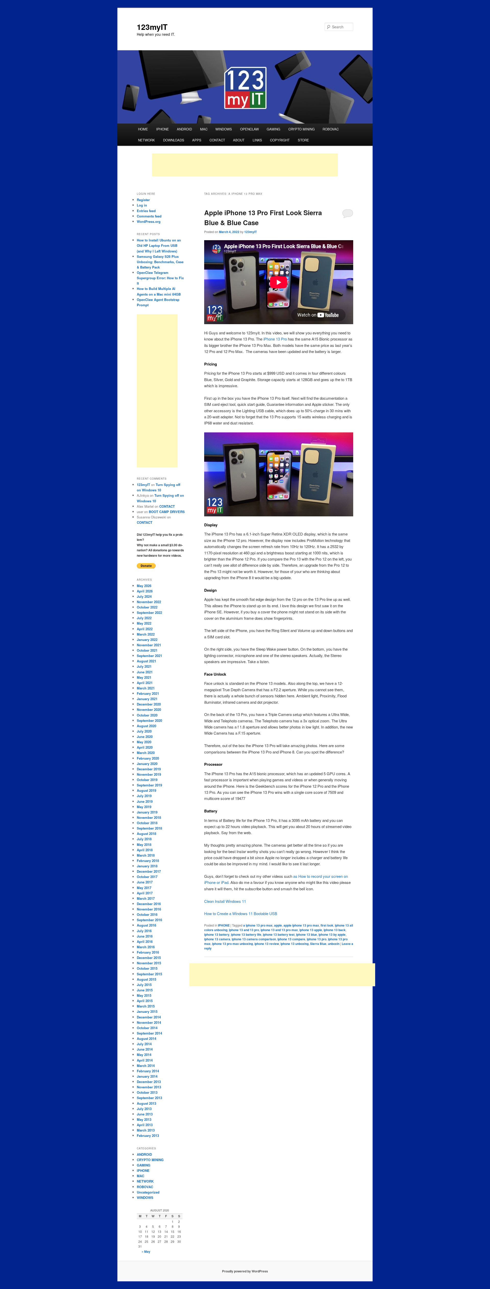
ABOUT (238, 140)
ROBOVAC (331, 129)
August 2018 (146, 833)
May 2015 (144, 995)
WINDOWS (223, 129)
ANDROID (184, 129)
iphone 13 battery (216, 934)
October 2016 (147, 914)
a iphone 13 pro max (258, 925)
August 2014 (146, 1038)
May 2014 (144, 1054)
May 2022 (144, 623)
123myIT (152, 26)
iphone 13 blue (306, 934)
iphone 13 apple (310, 930)
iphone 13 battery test (279, 934)
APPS (196, 140)
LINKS (257, 140)
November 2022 (149, 601)
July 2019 (144, 795)
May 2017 (144, 887)
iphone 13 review (266, 943)
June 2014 (145, 1049)
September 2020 (149, 720)
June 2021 (145, 672)
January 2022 (147, 639)
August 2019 (146, 790)
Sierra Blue (318, 943)
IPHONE (162, 129)
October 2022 (147, 607)
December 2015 (149, 957)
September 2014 (149, 1033)
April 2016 (145, 941)
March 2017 (146, 898)
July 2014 (144, 1043)
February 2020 (148, 758)
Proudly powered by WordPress (245, 1271)
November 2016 (149, 909)
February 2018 (148, 860)
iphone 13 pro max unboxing (232, 943)
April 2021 (145, 682)
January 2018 (147, 866)
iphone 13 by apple (332, 934)
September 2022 (149, 612)
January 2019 (147, 812)
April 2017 (145, 893)
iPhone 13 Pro (275, 339)
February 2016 (148, 952)
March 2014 (146, 1065)
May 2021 (144, 677)
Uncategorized (148, 1192)
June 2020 (145, 736)
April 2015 (145, 1000)
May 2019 (144, 806)
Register (143, 199)
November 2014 (149, 1022)
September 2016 (149, 919)
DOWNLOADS (173, 140)
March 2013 (146, 1130)
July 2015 (144, 984)
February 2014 (148, 1070)
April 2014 (145, 1060)
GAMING (273, 129)
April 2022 (145, 628)
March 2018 (146, 855)
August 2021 (146, 661)
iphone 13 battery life (246, 934)
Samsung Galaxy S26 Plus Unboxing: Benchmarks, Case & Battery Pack (160, 262)
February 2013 (148, 1135)
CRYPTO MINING (301, 129)
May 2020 (144, 741)
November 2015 (149, 962)
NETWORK (146, 140)
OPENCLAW (249, 129)
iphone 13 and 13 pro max (279, 930)
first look (327, 925)
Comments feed (149, 216)
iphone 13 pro (316, 939)
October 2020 (147, 715)
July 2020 (144, 731)
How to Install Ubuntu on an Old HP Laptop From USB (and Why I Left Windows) (159, 245)
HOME (143, 129)
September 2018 (149, 828)
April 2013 (145, 1124)
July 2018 (144, 838)
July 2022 (144, 617)
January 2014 (147, 1076)
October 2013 (147, 1092)
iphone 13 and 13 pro (244, 930)
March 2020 (146, 752)
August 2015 (146, 979)
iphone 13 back (335, 930)
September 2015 (149, 973)
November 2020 (149, 709)
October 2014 (147, 1027)
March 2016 (146, 946)
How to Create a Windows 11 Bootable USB (240, 913)
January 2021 (147, 698)
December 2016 (149, 903)
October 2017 (147, 876)
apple (278, 925)
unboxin (333, 943)
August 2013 (146, 1103)
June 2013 (145, 1114)
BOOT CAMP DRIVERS (167, 511)
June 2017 (145, 882)
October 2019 (147, 779)
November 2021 (149, 644)
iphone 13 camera (217, 939)
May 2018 (144, 844)
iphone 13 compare (291, 939)
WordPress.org (149, 221)
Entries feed (146, 210)
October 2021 (147, 650)
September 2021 (149, 655)
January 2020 (147, 763)
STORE (303, 140)
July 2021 (144, 666)
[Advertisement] (245, 164)
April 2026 (145, 591)
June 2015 (145, 990)
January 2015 (147, 1011)
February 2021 (148, 693)
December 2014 (149, 1017)
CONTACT (217, 140)
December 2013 (149, 1081)
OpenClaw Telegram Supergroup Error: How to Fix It (160, 278)
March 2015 (146, 1006)
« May (146, 1251)
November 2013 (149, 1087)
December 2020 (149, 704)
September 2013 (149, 1097)
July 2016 (144, 930)
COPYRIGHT (280, 140)
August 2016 (146, 925)
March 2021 (146, 688)
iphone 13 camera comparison (254, 939)
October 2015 (147, 968)
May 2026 (144, 585)
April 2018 (145, 849)
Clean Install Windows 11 (225, 901)
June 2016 (145, 936)
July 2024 (144, 596)
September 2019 (149, 785)
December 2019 (149, 769)
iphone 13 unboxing (294, 943)
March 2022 (146, 634)
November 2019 (149, 774)
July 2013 (144, 1108)
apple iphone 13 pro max (301, 925)
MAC (203, 129)
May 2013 (144, 1119)
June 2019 (145, 801)
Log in (142, 205)
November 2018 (149, 817)
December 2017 (149, 871)
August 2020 (146, 725)
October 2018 (147, 822)
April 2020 (145, 747)
